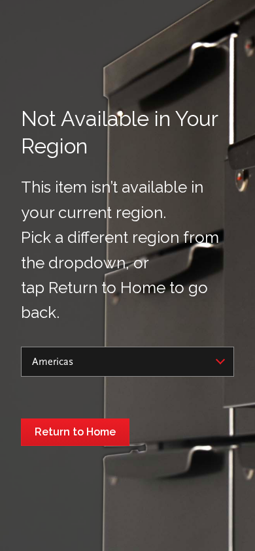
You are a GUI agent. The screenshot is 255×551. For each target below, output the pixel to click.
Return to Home (75, 432)
